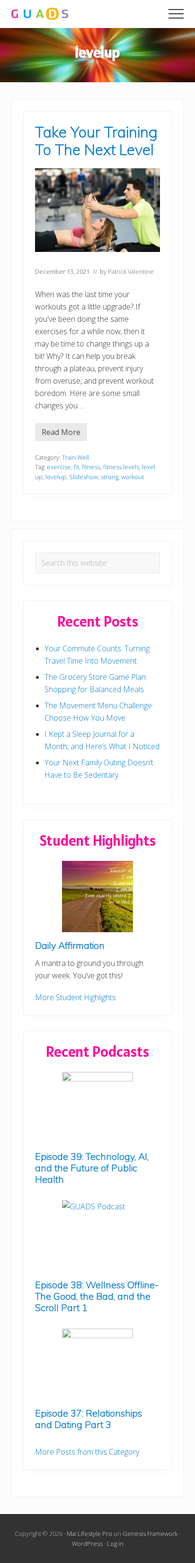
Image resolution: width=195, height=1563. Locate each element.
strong (109, 477)
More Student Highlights (75, 997)
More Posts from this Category (87, 1452)
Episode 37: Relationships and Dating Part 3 (88, 1418)
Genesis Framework (150, 1533)
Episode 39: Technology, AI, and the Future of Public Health (92, 1167)
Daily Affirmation (70, 945)
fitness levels (121, 467)
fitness (91, 467)
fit (76, 467)
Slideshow (83, 477)
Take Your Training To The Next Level (96, 141)
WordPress (87, 1543)
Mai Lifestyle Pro (89, 1533)
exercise (59, 467)
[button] (176, 14)
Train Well (75, 457)
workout (132, 477)
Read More (64, 434)
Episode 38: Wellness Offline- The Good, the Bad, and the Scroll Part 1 (97, 1296)
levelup (55, 477)
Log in (115, 1543)
